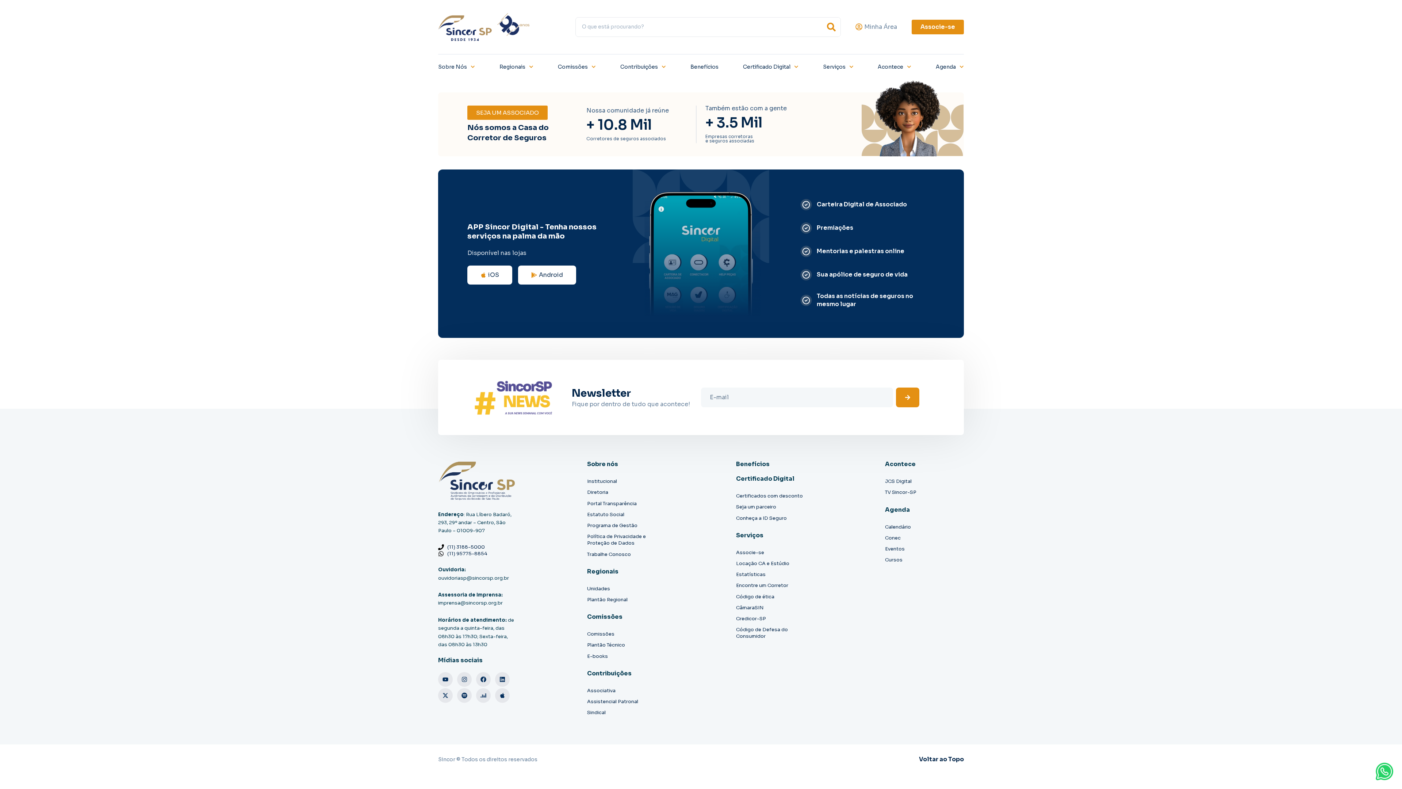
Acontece (890, 67)
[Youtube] (445, 679)
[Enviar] (907, 397)
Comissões (573, 67)
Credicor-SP (751, 618)
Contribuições (639, 67)
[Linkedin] (502, 679)
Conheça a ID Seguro (761, 518)
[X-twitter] (445, 695)
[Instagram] (464, 679)
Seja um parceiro (756, 507)
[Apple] (502, 695)
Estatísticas (751, 574)
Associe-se (750, 552)
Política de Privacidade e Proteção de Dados (616, 539)
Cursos (894, 560)
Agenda (946, 67)
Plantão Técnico (606, 645)
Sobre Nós (452, 67)
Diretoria (597, 492)
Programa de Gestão (612, 525)
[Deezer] (483, 695)
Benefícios (704, 67)
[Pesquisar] (831, 27)
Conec (893, 538)
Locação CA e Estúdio (762, 563)
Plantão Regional (607, 599)
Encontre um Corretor (762, 585)
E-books (597, 656)
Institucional (602, 481)
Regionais (512, 67)
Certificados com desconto (769, 496)
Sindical (596, 712)
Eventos (895, 549)
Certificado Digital (766, 67)
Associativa (601, 690)
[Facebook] (483, 679)
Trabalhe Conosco (609, 554)
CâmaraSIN (749, 608)
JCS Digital (898, 481)
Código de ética (755, 597)
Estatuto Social (605, 514)
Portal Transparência (612, 503)
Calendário (898, 527)
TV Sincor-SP (900, 492)
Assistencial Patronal (612, 701)
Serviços (834, 67)
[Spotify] (464, 695)
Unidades (598, 589)
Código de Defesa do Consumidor (762, 632)
